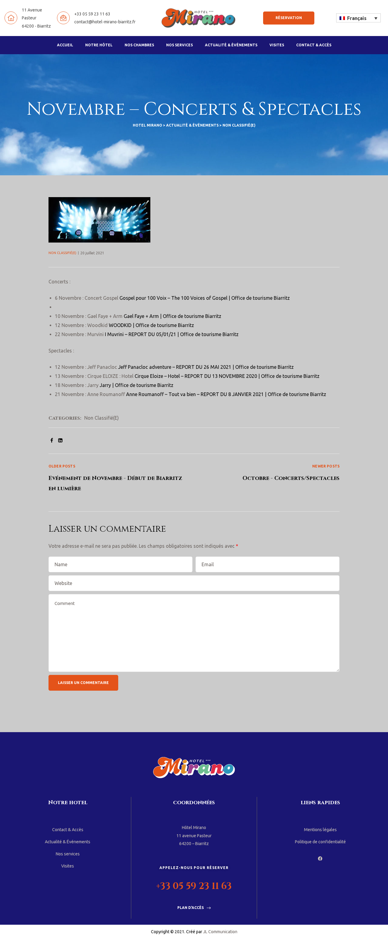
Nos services (68, 853)
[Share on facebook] (51, 440)
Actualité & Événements (231, 45)
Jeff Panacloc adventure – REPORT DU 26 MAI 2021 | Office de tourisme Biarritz (206, 367)
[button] (288, 18)
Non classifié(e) (62, 253)
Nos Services (179, 45)
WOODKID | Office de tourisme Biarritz (151, 325)
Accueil (65, 45)
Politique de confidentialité (320, 841)
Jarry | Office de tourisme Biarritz (136, 385)
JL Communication (220, 931)
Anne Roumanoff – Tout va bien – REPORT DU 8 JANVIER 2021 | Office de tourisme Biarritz (226, 394)
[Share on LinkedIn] (60, 440)
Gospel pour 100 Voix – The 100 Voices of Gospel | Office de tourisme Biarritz (204, 298)
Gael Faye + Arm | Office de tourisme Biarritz (172, 316)
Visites (276, 45)
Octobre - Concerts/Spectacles (267, 478)
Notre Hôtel (98, 45)
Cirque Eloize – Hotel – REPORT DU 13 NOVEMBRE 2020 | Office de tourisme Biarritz (227, 376)
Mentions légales (320, 829)
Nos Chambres (139, 45)
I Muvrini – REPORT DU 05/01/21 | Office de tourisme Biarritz (172, 334)
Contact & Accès (313, 45)
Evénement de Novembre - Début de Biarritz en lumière (121, 478)
